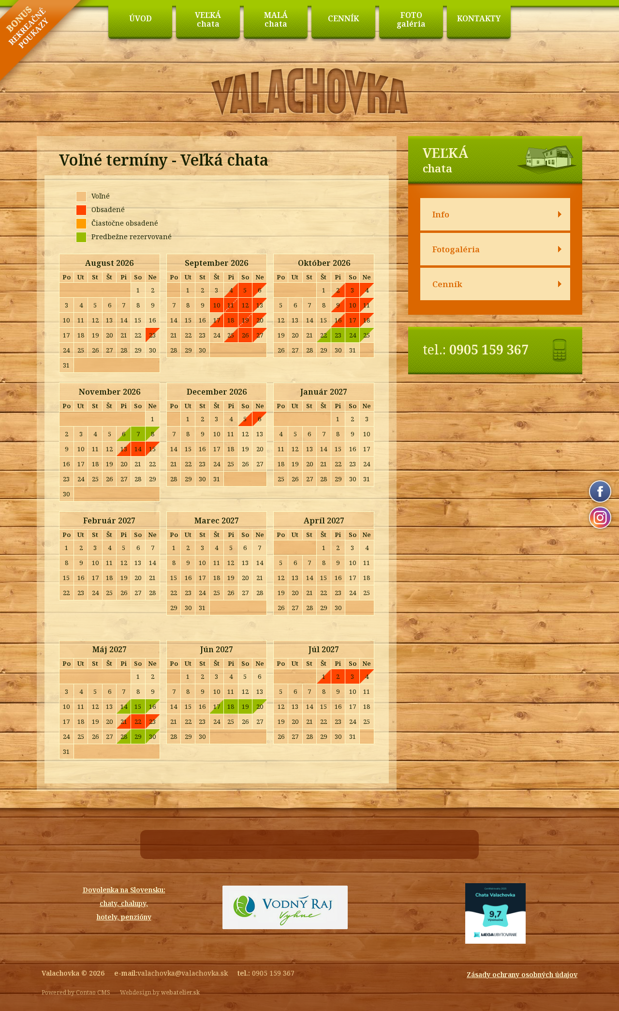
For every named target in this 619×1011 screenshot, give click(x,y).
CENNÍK (343, 18)
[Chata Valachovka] (309, 113)
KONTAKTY (479, 18)
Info (440, 214)
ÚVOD (140, 18)
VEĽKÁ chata (208, 19)
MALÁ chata (276, 19)
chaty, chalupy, (124, 903)
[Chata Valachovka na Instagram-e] (600, 517)
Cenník (447, 284)
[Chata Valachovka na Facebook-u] (600, 491)
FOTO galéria (411, 19)
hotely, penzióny (124, 916)
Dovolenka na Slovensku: (124, 889)
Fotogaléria (456, 249)
